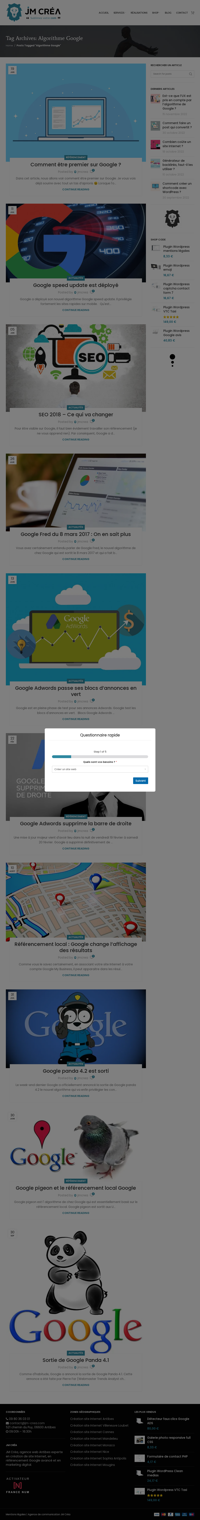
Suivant (140, 781)
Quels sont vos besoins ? (100, 761)
